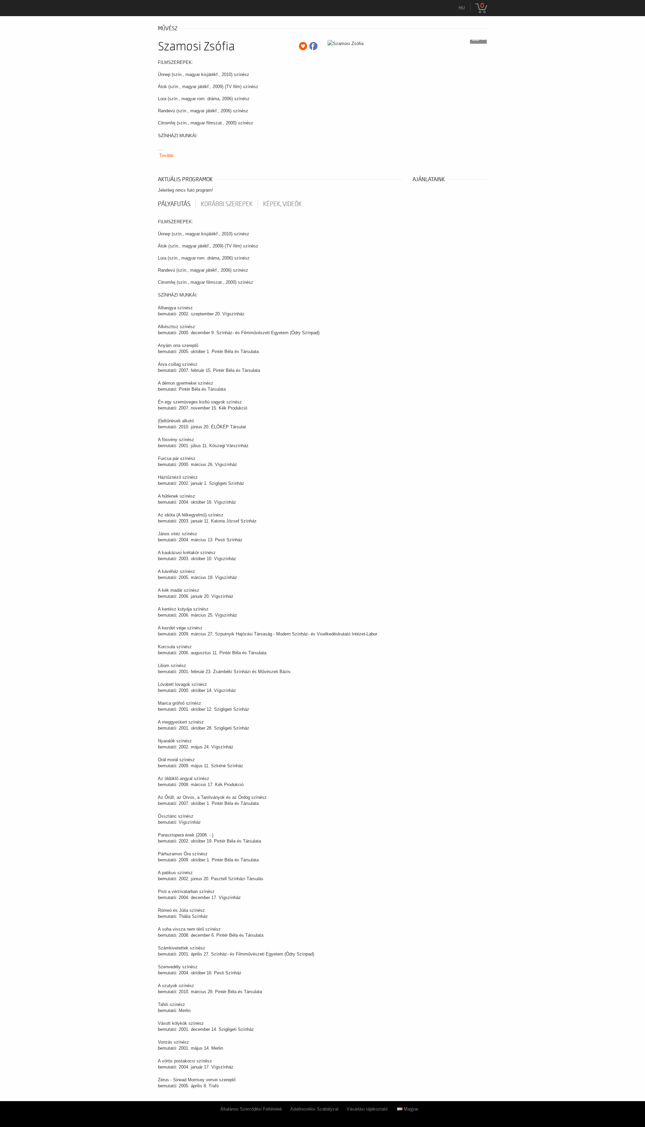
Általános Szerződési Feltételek (251, 1109)
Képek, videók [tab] (282, 204)
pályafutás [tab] (174, 204)
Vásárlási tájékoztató (367, 1109)
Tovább (166, 155)
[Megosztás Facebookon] (313, 46)
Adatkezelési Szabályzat (314, 1109)
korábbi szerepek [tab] (227, 204)
